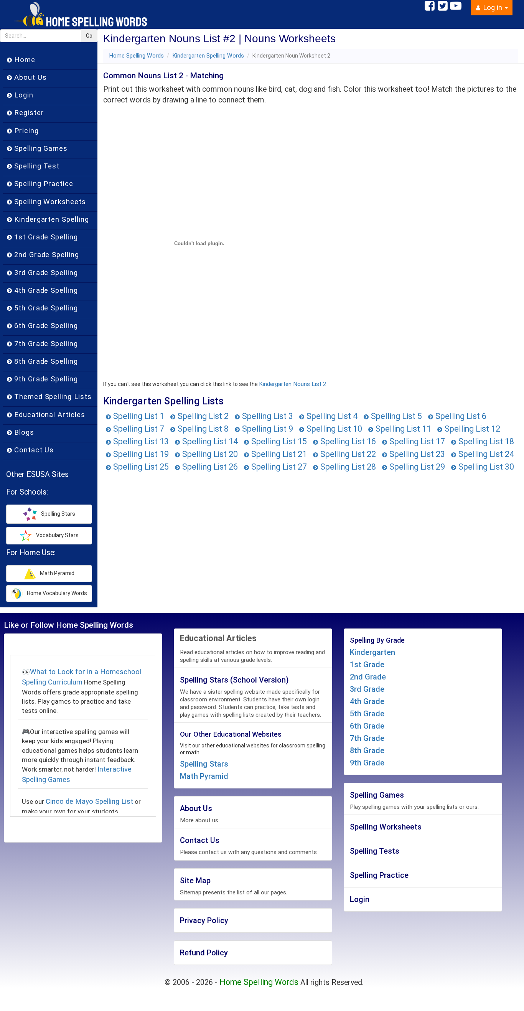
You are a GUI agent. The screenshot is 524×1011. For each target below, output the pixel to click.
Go (89, 36)
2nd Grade (368, 676)
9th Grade (367, 762)
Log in (492, 7)
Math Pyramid (204, 776)
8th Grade (367, 750)
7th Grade (367, 738)
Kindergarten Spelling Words (208, 55)
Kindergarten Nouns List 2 (292, 384)
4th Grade (367, 701)
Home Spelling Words (136, 55)
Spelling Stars (204, 764)
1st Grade (367, 664)
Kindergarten (372, 652)
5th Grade (367, 713)
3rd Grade (367, 689)
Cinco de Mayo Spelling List (89, 801)
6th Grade (367, 726)
